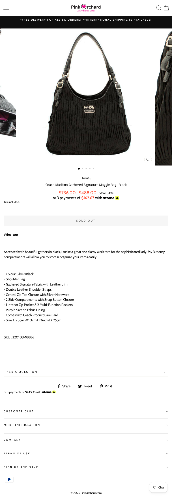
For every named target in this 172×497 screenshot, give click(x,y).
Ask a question (22, 371)
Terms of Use (17, 453)
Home (85, 178)
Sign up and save (21, 467)
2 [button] (83, 169)
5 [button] (94, 169)
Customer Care (19, 411)
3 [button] (87, 169)
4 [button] (90, 169)
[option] (86, 20)
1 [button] (79, 169)
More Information (22, 425)
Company (12, 439)
